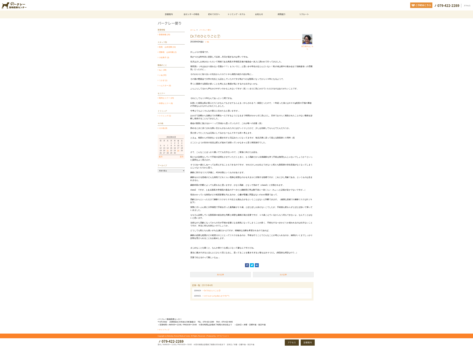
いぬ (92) (162, 75)
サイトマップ (164, 330)
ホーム (192, 30)
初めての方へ (214, 14)
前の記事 (220, 275)
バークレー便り (205, 30)
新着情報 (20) (164, 34)
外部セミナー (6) (166, 103)
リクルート (304, 14)
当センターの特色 (191, 14)
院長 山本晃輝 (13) (167, 47)
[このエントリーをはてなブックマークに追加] (257, 265)
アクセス (467, 6)
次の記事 (283, 275)
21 (168, 150)
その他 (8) (163, 128)
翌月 (182, 157)
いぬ (207, 42)
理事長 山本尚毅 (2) (168, 52)
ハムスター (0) (165, 85)
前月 (161, 157)
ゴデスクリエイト (222, 336)
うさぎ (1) (163, 80)
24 (178, 150)
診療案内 (169, 14)
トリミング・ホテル (236, 14)
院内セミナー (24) (166, 98)
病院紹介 (282, 14)
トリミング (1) (165, 116)
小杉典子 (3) (164, 57)
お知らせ (259, 14)
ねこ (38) (162, 70)
